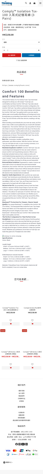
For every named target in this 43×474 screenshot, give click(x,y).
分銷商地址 (21, 398)
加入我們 (21, 393)
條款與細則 (21, 418)
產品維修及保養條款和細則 (21, 420)
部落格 (21, 401)
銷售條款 (21, 415)
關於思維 (21, 391)
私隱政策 (21, 412)
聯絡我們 (21, 396)
